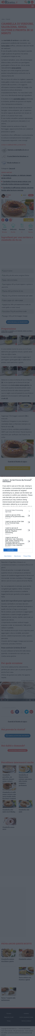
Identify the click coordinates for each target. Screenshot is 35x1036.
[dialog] (17, 518)
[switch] (28, 516)
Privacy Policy (27, 556)
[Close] (31, 480)
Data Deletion (8, 556)
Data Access (17, 556)
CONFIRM (10, 550)
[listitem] (17, 511)
